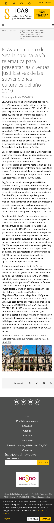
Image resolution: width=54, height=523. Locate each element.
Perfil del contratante (27, 421)
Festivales (27, 435)
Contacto (27, 450)
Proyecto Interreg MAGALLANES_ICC (27, 445)
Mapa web (27, 440)
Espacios (27, 426)
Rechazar (33, 519)
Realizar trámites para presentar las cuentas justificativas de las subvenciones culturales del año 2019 (26, 339)
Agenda (27, 430)
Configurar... (7, 518)
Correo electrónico (13, 459)
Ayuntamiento (45, 3)
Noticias (13, 30)
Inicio (4, 30)
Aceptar (46, 519)
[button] (53, 25)
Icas (27, 416)
